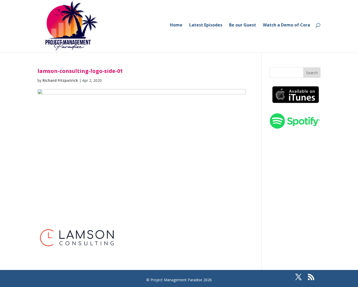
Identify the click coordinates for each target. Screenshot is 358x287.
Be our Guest (242, 25)
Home (176, 25)
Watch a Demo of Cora (286, 25)
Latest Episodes (205, 25)
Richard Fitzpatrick (60, 80)
